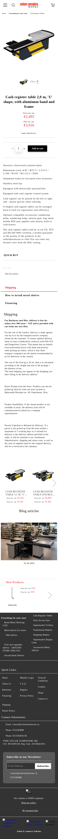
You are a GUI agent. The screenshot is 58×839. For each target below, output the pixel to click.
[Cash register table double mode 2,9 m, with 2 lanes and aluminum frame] (43, 475)
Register (24, 690)
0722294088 (18, 730)
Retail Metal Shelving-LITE (14, 624)
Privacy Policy (27, 696)
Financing (11, 303)
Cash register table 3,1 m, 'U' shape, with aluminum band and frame (15, 493)
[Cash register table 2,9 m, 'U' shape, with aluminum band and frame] (29, 72)
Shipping (10, 287)
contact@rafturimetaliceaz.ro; (26, 724)
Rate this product (11, 274)
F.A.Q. (23, 684)
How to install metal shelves (22, 295)
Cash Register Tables (37, 13)
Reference (6, 690)
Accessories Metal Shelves (41, 649)
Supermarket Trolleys (43, 625)
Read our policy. (29, 803)
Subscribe (12, 605)
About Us (6, 684)
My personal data (30, 810)
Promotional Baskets (42, 630)
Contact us (43, 699)
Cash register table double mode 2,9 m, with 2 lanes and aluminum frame (43, 493)
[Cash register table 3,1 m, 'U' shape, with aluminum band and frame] (15, 475)
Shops (40, 693)
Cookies (41, 687)
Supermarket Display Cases (42, 641)
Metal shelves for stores (15, 630)
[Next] (52, 483)
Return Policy (8, 711)
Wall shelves (11, 635)
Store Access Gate (41, 620)
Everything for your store (18, 13)
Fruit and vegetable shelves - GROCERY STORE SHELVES (12, 648)
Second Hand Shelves (14, 655)
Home (4, 13)
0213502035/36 (19, 736)
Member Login (27, 678)
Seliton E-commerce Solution (29, 831)
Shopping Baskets (41, 635)
